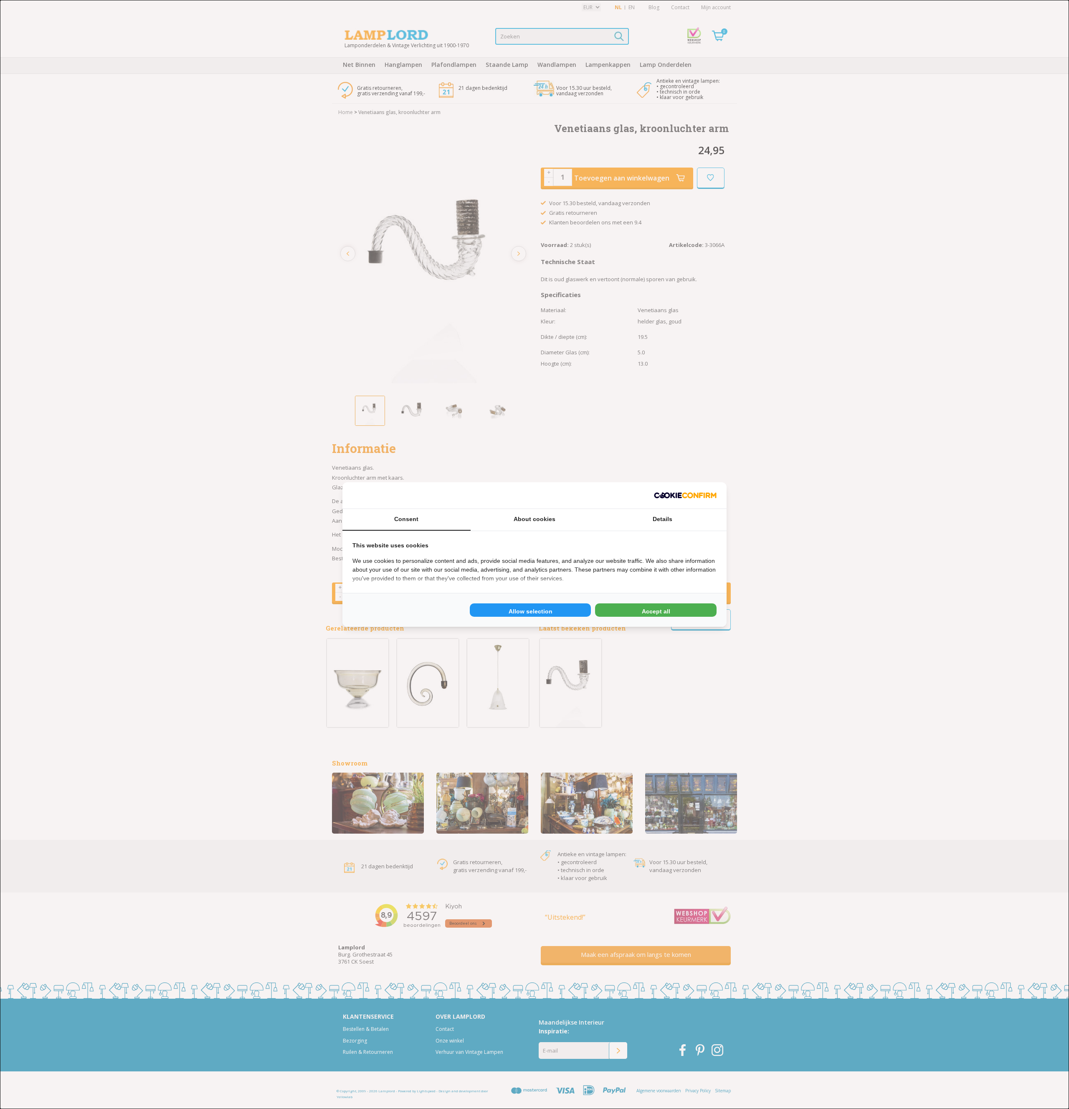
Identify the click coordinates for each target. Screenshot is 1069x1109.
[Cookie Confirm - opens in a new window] (685, 495)
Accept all (656, 611)
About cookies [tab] (534, 519)
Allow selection (530, 611)
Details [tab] (662, 519)
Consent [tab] (406, 519)
